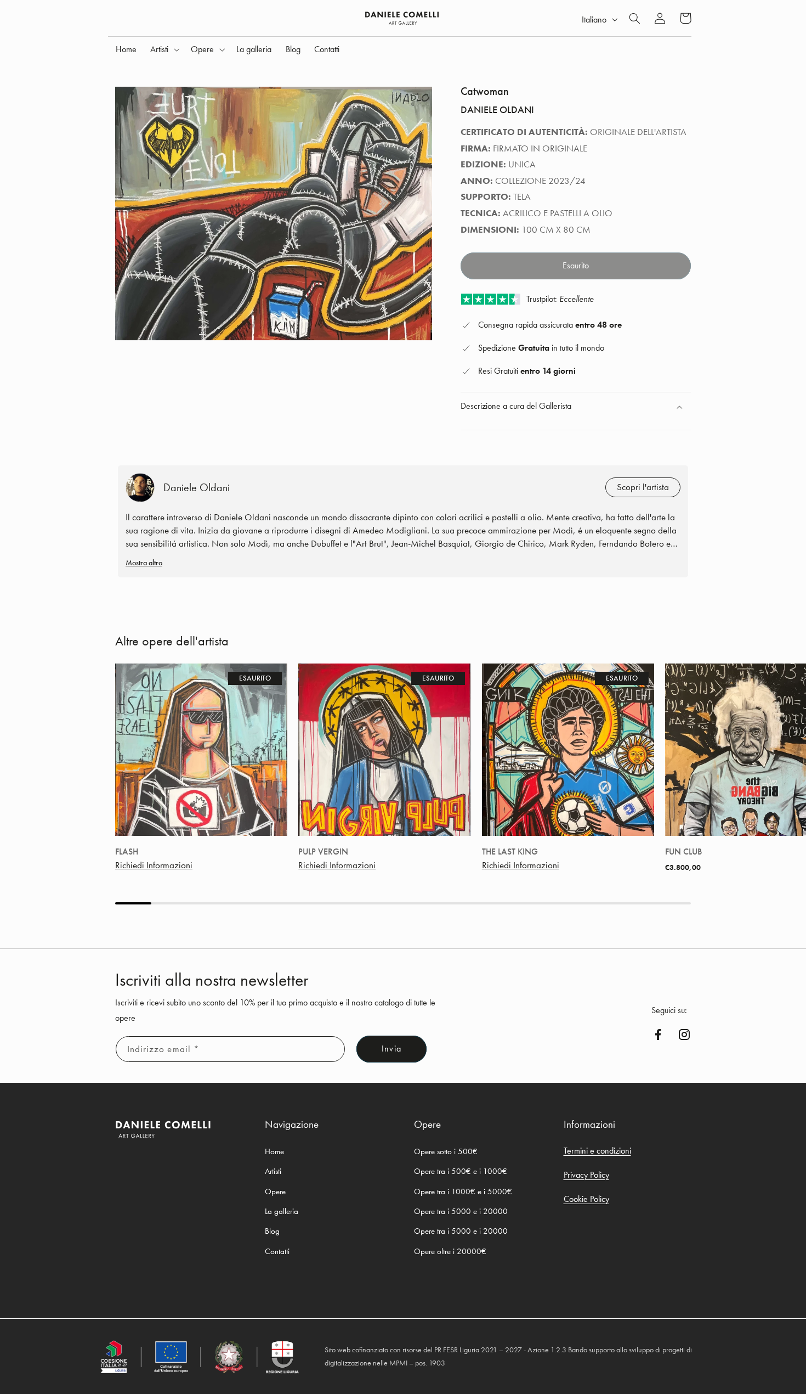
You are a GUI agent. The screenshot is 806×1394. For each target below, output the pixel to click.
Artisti (273, 1171)
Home (274, 1151)
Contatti (277, 1251)
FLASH (126, 851)
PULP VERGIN (323, 851)
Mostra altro (144, 562)
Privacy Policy (586, 1174)
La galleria (281, 1211)
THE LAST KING (510, 851)
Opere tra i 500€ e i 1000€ (460, 1171)
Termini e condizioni (597, 1150)
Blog (272, 1231)
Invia (391, 1049)
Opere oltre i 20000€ (450, 1251)
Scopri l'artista (643, 487)
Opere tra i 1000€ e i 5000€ (463, 1191)
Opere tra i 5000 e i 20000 (461, 1211)
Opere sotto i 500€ (446, 1151)
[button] (164, 49)
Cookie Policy (586, 1199)
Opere (275, 1191)
